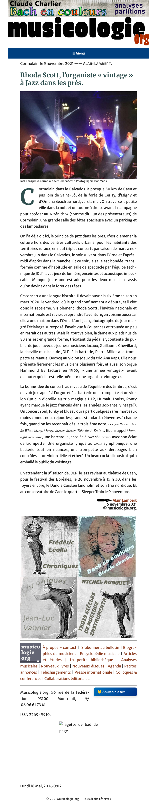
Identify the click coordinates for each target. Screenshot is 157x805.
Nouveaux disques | (90, 666)
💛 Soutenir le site (112, 692)
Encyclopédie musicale (100, 653)
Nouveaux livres (55, 666)
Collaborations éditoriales (66, 678)
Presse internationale (93, 672)
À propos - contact (59, 647)
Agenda (115, 666)
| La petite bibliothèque (89, 660)
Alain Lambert (125, 500)
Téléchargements (56, 672)
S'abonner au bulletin (100, 647)
